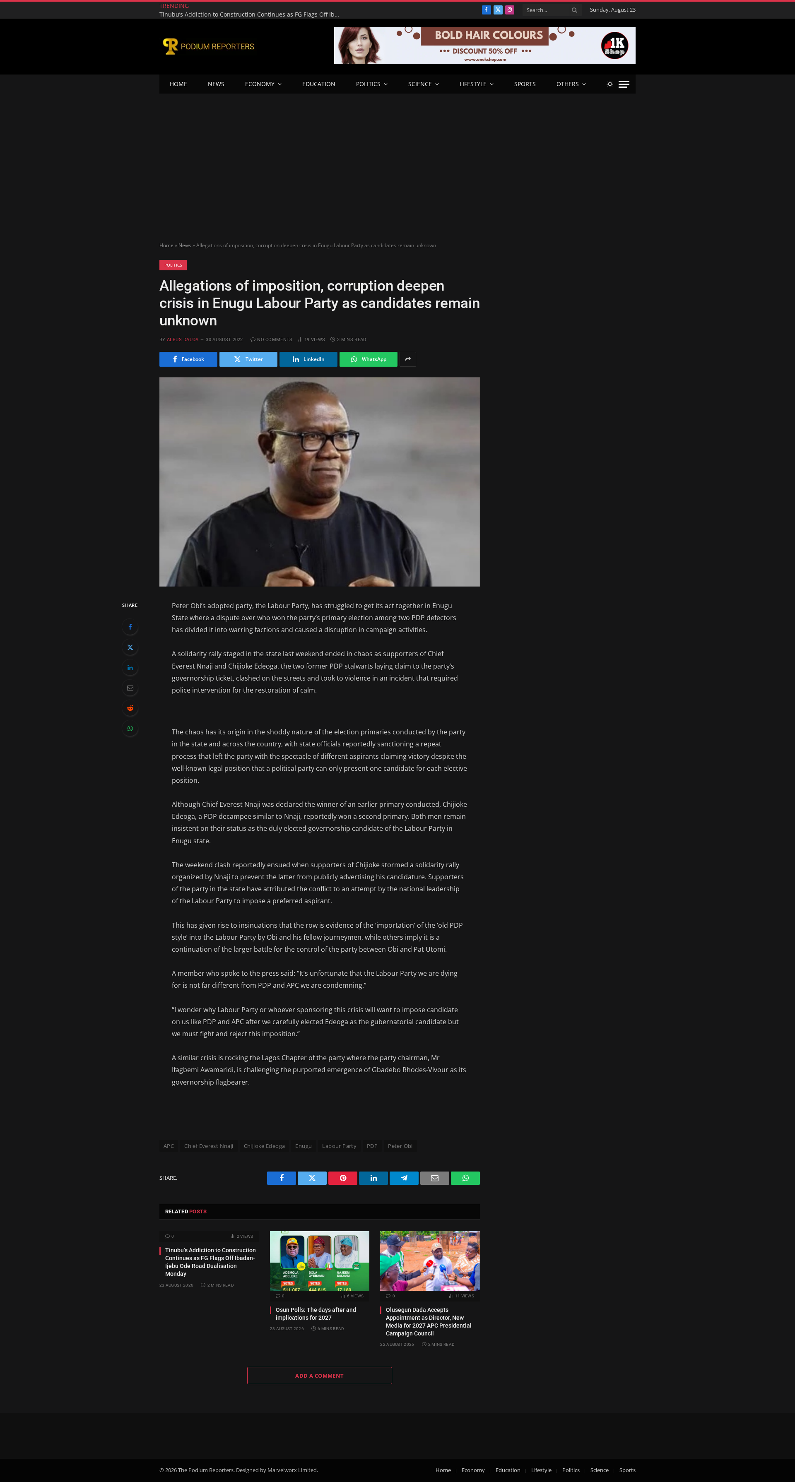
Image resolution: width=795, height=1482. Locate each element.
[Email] (130, 687)
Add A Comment (319, 1375)
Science (420, 84)
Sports (525, 84)
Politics (368, 84)
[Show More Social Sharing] (408, 359)
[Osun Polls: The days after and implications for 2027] (320, 1260)
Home (178, 84)
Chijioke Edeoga (264, 1146)
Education (318, 84)
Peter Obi (400, 1146)
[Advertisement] (397, 156)
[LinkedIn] (130, 667)
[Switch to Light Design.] (610, 84)
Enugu (303, 1146)
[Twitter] (130, 647)
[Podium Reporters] (208, 47)
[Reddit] (130, 708)
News (216, 84)
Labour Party (339, 1146)
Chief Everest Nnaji (208, 1146)
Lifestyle (473, 84)
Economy (260, 84)
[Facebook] (130, 627)
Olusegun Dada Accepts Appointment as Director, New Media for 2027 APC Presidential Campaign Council (429, 1321)
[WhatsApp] (130, 728)
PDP (372, 1146)
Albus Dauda (183, 339)
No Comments (275, 339)
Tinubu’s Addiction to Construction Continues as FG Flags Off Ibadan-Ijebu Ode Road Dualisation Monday (210, 1262)
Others (567, 84)
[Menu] (624, 84)
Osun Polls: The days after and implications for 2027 (275, 10)
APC (169, 1146)
